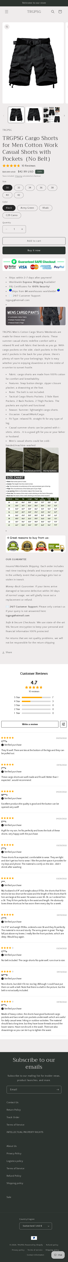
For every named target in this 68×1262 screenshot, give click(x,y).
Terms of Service (15, 1125)
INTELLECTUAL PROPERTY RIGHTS (25, 1132)
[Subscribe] (57, 1089)
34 (30, 187)
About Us (12, 1146)
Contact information (35, 1255)
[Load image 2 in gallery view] (34, 115)
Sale (9, 1197)
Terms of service (35, 1250)
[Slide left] (3, 115)
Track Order (13, 1117)
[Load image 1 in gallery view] (16, 115)
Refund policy (52, 1245)
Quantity (6, 222)
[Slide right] (64, 115)
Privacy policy (18, 1250)
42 (18, 195)
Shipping (18, 176)
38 (52, 187)
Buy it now (34, 250)
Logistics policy (15, 1161)
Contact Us (12, 1102)
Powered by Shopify (34, 1245)
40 (7, 195)
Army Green (27, 208)
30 (7, 187)
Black (9, 208)
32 (18, 187)
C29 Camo (12, 215)
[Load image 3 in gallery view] (52, 115)
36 (41, 187)
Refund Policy (14, 1176)
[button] (6, 11)
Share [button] (9, 652)
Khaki (46, 208)
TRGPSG (21, 1245)
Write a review (30, 724)
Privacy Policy (14, 1153)
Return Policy (14, 1110)
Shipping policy (15, 1183)
